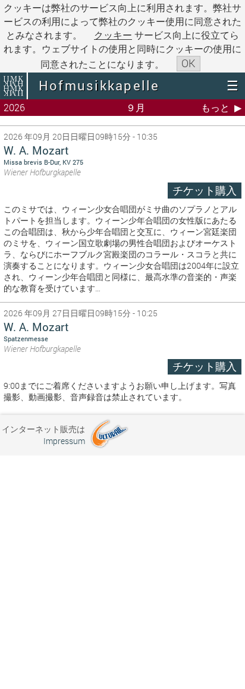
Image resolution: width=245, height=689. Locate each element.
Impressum (64, 440)
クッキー (113, 35)
